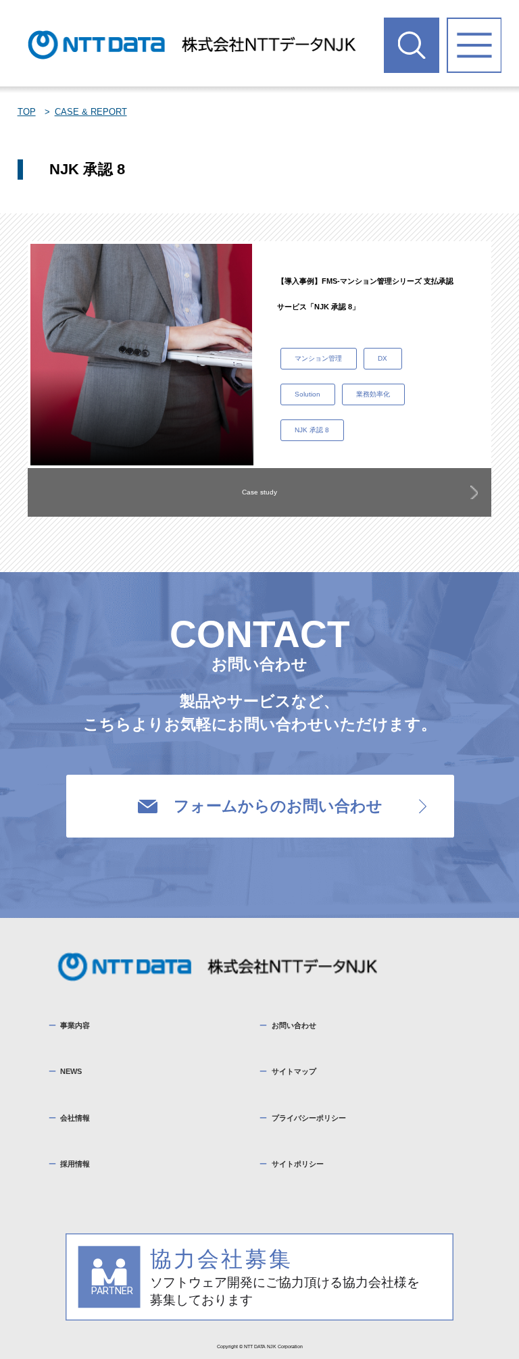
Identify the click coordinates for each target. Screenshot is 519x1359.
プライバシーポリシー (309, 1118)
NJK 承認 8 (312, 430)
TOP (27, 112)
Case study (259, 492)
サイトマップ (294, 1071)
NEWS (71, 1071)
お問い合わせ (294, 1025)
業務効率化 (373, 394)
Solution (307, 394)
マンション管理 (318, 358)
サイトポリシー (298, 1164)
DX (382, 358)
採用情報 (75, 1164)
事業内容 (75, 1025)
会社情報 (75, 1118)
